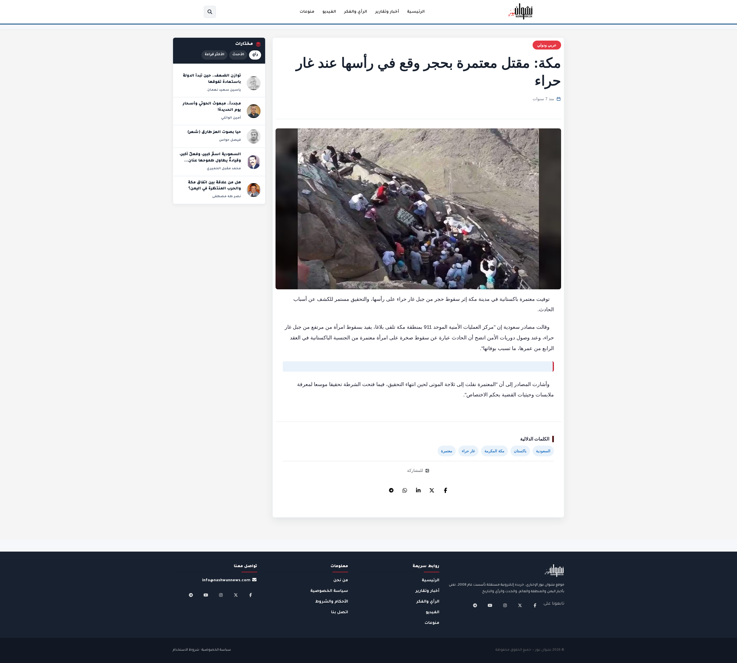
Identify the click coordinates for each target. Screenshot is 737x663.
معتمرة (446, 451)
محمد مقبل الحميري (224, 168)
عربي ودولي (546, 45)
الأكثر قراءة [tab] (214, 55)
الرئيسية (416, 12)
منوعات (307, 12)
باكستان (520, 451)
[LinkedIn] (418, 488)
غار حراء (468, 451)
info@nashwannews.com (226, 580)
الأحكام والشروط (331, 602)
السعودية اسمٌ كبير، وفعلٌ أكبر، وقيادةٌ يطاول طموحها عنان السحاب (210, 161)
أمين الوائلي (231, 118)
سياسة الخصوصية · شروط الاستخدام (202, 650)
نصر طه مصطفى (226, 196)
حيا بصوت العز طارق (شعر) (214, 132)
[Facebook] (445, 488)
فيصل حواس (230, 140)
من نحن (340, 580)
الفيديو (329, 12)
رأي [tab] (255, 55)
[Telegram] (391, 488)
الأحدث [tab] (238, 55)
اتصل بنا (339, 612)
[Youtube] (490, 605)
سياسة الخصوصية (329, 591)
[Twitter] (431, 488)
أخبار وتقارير (387, 12)
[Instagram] (504, 605)
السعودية (543, 451)
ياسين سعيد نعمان (224, 90)
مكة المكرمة (494, 451)
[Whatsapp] (404, 488)
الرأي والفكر (355, 12)
